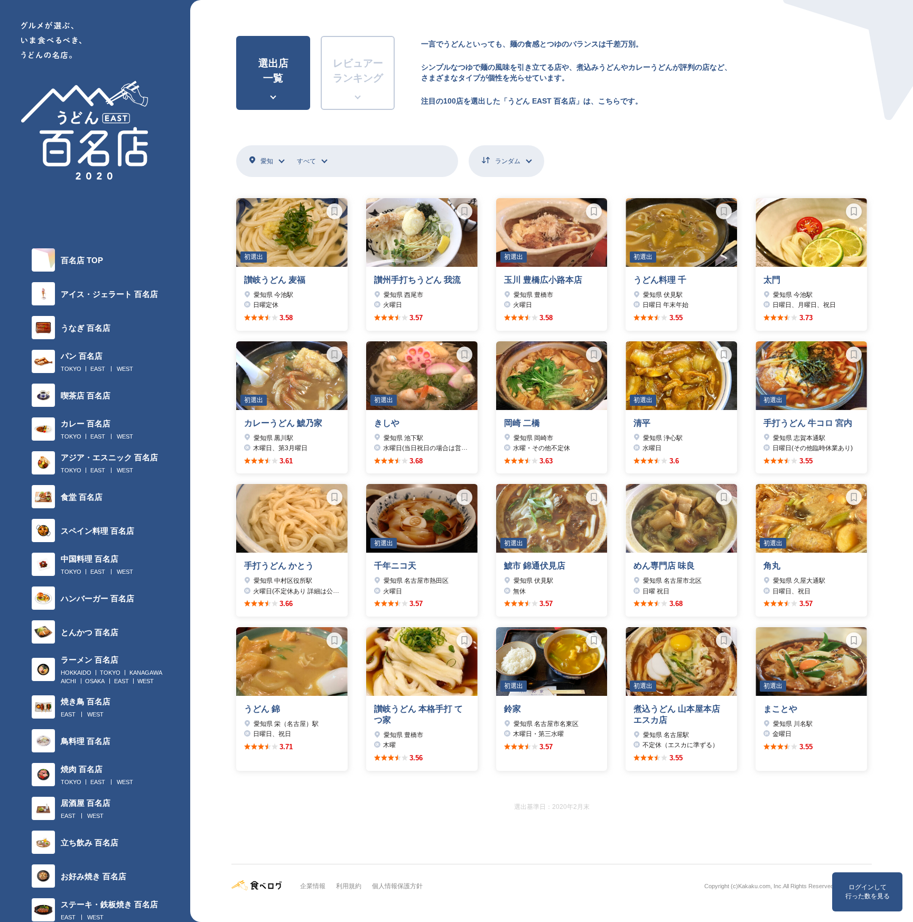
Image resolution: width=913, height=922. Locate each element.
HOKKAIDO (76, 672)
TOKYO (71, 369)
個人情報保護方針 (397, 886)
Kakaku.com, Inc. (760, 886)
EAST (97, 369)
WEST (125, 369)
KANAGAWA (145, 672)
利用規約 (348, 886)
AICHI (68, 681)
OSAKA (95, 681)
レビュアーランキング (358, 71)
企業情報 (312, 886)
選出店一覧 (273, 71)
